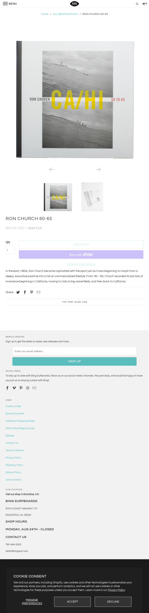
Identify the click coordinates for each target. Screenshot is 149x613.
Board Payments (15, 413)
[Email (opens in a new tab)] (35, 388)
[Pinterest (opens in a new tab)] (31, 292)
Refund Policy (13, 472)
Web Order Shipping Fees (20, 428)
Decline (113, 601)
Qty (8, 242)
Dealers (10, 435)
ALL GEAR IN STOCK (65, 14)
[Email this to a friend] (38, 292)
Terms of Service (15, 450)
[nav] (10, 4)
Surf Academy (14, 479)
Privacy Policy (116, 590)
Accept (72, 601)
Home (45, 14)
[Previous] (51, 169)
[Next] (98, 169)
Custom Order (13, 406)
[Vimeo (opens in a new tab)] (14, 388)
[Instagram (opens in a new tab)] (28, 388)
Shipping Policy (14, 465)
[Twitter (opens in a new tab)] (17, 292)
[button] (74, 97)
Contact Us (12, 443)
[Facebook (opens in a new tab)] (24, 292)
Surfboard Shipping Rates (20, 421)
